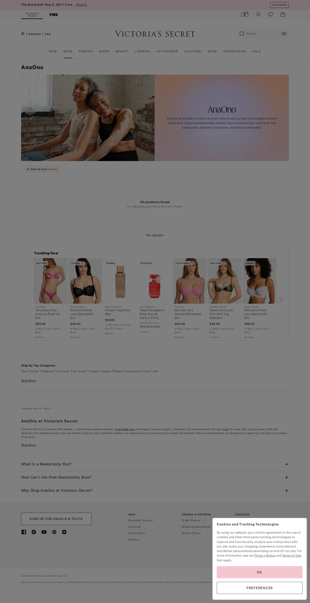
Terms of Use (291, 555)
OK (259, 572)
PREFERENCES (259, 588)
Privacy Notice (264, 555)
